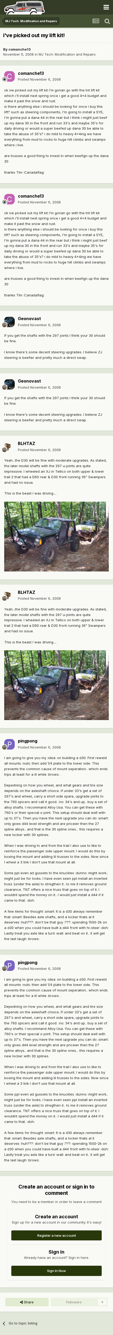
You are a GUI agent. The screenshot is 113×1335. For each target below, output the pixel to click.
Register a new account (56, 1235)
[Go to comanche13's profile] (9, 76)
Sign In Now (56, 1271)
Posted (39, 79)
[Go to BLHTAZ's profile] (9, 447)
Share (28, 1302)
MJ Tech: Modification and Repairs (67, 54)
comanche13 (19, 49)
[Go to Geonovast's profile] (9, 322)
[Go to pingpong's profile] (9, 744)
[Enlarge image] (56, 536)
